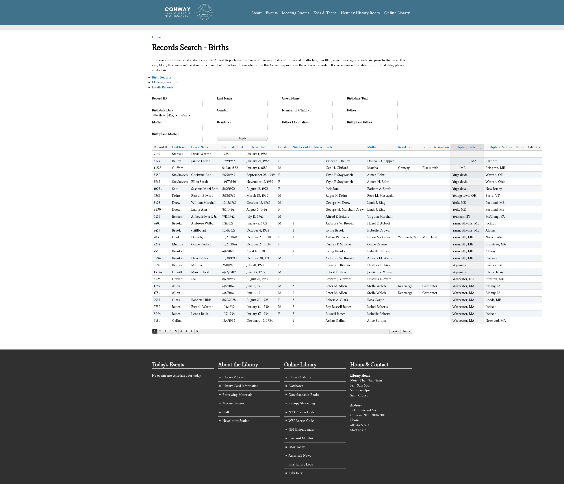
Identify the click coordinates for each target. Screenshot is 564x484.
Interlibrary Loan (301, 464)
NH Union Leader (302, 430)
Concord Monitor (301, 438)
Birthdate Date (162, 110)
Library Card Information (240, 386)
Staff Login (358, 430)
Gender (222, 110)
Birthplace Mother (165, 134)
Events (272, 13)
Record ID (159, 98)
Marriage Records (165, 82)
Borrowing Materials (237, 395)
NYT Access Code (302, 412)
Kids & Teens (325, 13)
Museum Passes (233, 403)
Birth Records (162, 77)
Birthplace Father (359, 122)
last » (406, 331)
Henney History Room (360, 13)
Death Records (162, 87)
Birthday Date (257, 147)
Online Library (397, 13)
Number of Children (296, 110)
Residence (224, 122)
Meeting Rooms (295, 13)
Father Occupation (295, 122)
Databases (296, 386)
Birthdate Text (357, 98)
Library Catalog (300, 377)
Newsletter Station (236, 421)
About (256, 13)
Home (156, 37)
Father (351, 110)
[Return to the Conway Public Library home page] (186, 18)
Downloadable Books (304, 395)
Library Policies (234, 377)
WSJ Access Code (301, 421)
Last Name (224, 98)
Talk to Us (296, 473)
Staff (226, 412)
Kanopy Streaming (302, 403)
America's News (300, 456)
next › (395, 331)
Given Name (291, 98)
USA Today (297, 447)
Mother (157, 122)
